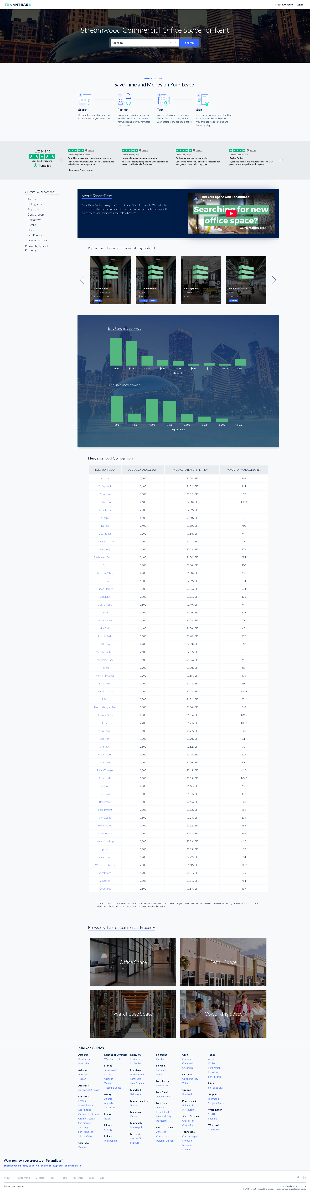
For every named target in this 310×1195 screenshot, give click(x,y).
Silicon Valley (85, 1136)
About (7, 1177)
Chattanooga (189, 1136)
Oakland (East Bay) (88, 1114)
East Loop (105, 549)
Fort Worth (214, 1067)
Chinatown (34, 219)
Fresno (82, 1100)
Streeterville (105, 833)
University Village (105, 841)
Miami (107, 1074)
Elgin (104, 565)
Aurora (31, 199)
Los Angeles (84, 1109)
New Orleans (137, 1083)
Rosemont (105, 801)
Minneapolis (137, 1127)
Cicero (31, 225)
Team (64, 1177)
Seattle (212, 1114)
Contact (40, 1177)
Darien (31, 230)
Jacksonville (110, 1069)
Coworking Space (223, 1013)
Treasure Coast (112, 1087)
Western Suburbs (105, 864)
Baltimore (135, 1094)
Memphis (187, 1144)
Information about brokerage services (264, 1189)
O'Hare (105, 722)
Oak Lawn (104, 730)
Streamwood (105, 825)
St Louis (134, 1142)
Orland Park (105, 754)
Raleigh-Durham (165, 1140)
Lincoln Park (105, 636)
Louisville (135, 1063)
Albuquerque (163, 1096)
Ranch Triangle (105, 770)
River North (104, 778)
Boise (107, 1118)
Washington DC (112, 1058)
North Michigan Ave (105, 707)
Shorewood (104, 817)
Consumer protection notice (294, 1189)
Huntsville (83, 1063)
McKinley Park (105, 659)
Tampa (107, 1083)
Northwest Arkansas (89, 1089)
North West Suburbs (104, 714)
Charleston (188, 1120)
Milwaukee (214, 1129)
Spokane (212, 1118)
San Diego (83, 1127)
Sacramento (84, 1122)
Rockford (105, 785)
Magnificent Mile (105, 651)
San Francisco (85, 1131)
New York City (163, 1116)
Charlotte (161, 1136)
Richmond (213, 1098)
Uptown (104, 849)
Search (189, 42)
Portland (187, 1094)
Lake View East (104, 620)
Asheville (161, 1131)
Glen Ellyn (104, 596)
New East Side (105, 691)
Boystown (33, 209)
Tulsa (185, 1083)
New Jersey (162, 1085)
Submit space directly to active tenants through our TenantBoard (41, 1165)
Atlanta (108, 1098)
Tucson (82, 1078)
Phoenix (82, 1074)
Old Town (105, 746)
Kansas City (136, 1138)
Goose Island (105, 604)
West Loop (105, 856)
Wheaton (105, 880)
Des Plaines (34, 235)
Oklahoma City (190, 1078)
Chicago (108, 1129)
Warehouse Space (133, 1013)
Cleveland (187, 1063)
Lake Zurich (104, 628)
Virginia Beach (216, 1103)
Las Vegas (161, 1069)
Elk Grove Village (105, 572)
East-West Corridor (105, 557)
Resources (77, 1177)
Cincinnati (187, 1058)
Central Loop (35, 214)
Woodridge (105, 888)
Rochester (161, 1120)
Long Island (162, 1111)
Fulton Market (105, 588)
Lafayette (135, 1078)
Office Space (133, 962)
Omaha (160, 1058)
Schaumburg (105, 809)
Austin (211, 1058)
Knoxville (187, 1140)
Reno (159, 1074)
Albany (160, 1107)
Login (299, 4)
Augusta (108, 1103)
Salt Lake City (215, 1087)
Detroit (134, 1116)
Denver (82, 1147)
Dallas (211, 1063)
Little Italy (104, 643)
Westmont (105, 872)
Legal (91, 1177)
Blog (102, 1177)
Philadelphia (189, 1105)
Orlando (108, 1078)
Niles (105, 699)
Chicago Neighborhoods (40, 192)
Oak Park (105, 738)
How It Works (23, 1177)
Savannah (109, 1107)
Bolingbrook (35, 204)
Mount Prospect (105, 675)
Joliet (105, 612)
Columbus (187, 1067)
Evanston (105, 580)
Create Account (284, 4)
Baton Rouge (137, 1074)
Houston (213, 1072)
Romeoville (105, 793)
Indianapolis (110, 1140)
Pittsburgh (188, 1109)
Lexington (135, 1058)
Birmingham (84, 1058)
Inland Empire (85, 1105)
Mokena (104, 667)
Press (53, 1177)
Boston (134, 1105)
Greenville (187, 1125)
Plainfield (105, 762)
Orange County (86, 1118)
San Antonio (214, 1076)
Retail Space (223, 962)
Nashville (187, 1149)
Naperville (105, 683)
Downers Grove (37, 240)
